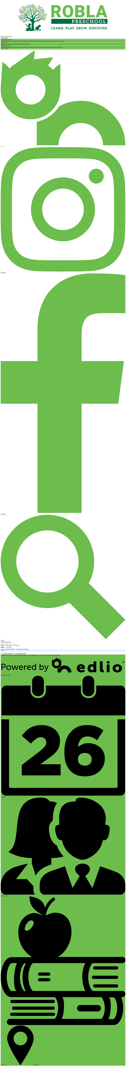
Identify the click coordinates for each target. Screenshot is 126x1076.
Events (2, 650)
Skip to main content (6, 36)
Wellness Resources (57, 47)
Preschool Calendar (14, 47)
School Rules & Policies (41, 41)
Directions (36, 1065)
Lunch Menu (23, 47)
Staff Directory (52, 41)
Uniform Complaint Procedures (42, 47)
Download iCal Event (22, 649)
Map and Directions (11, 41)
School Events (4, 47)
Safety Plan (31, 41)
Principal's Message (22, 41)
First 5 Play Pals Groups (23, 44)
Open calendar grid (20, 653)
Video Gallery (60, 41)
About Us (3, 41)
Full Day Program (11, 44)
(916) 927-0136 (43, 655)
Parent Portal (30, 47)
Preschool (3, 44)
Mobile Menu (4, 38)
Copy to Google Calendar (8, 649)
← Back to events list (7, 653)
